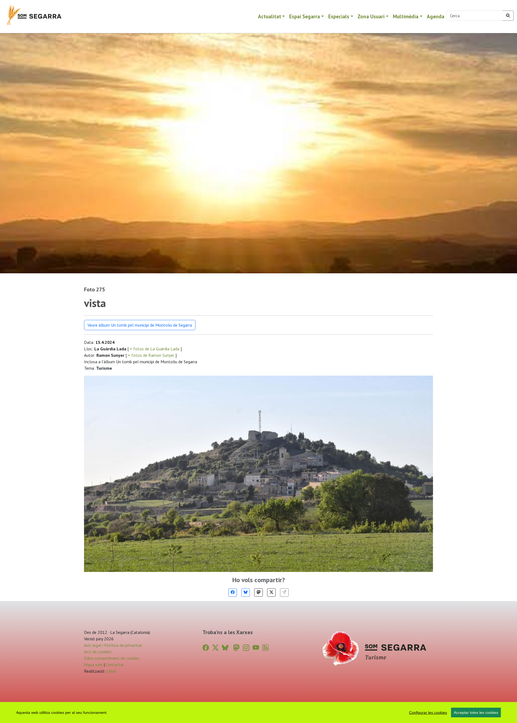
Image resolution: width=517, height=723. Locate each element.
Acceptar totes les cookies (476, 712)
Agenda (435, 16)
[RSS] (265, 648)
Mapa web (93, 664)
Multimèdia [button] (405, 16)
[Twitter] (271, 592)
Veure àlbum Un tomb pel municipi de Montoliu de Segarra (140, 325)
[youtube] (256, 648)
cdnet (111, 671)
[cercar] (508, 16)
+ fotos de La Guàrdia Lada (154, 348)
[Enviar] (284, 592)
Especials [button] (338, 16)
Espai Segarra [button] (304, 16)
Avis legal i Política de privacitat (113, 645)
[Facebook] (232, 592)
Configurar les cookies (428, 712)
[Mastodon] (258, 592)
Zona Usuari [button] (371, 16)
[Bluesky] (245, 592)
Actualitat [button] (269, 16)
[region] (258, 712)
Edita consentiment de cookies (111, 658)
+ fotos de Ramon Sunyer (151, 355)
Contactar (115, 664)
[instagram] (246, 648)
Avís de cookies (97, 651)
